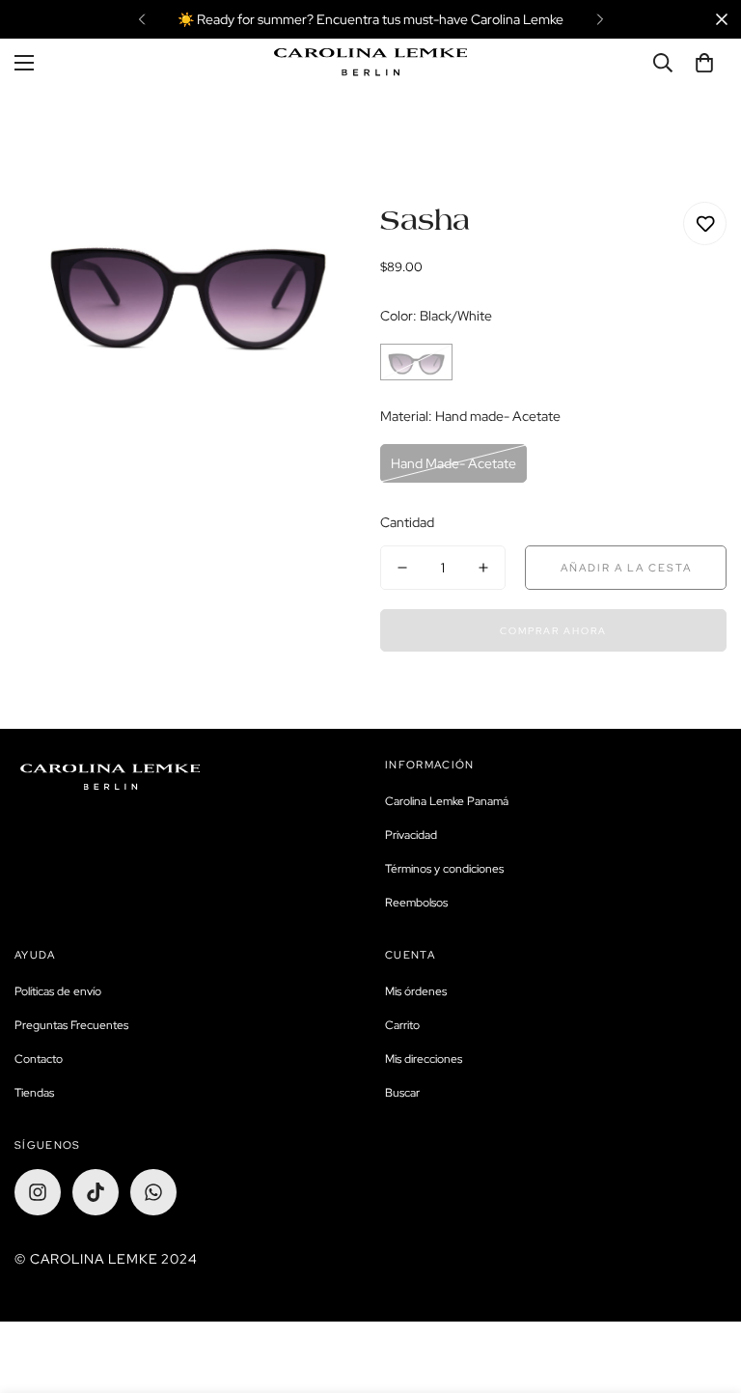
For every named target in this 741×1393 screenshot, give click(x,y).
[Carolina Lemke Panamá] (370, 62)
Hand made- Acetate (453, 463)
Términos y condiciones (444, 869)
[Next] (599, 19)
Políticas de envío (57, 991)
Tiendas (34, 1092)
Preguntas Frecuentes (71, 1025)
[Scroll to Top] (703, 1288)
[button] (704, 63)
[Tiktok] (95, 1192)
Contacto (38, 1059)
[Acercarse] (320, 243)
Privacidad (411, 835)
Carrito (402, 1025)
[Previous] (141, 19)
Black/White (416, 362)
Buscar (402, 1092)
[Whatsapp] (153, 1192)
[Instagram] (37, 1192)
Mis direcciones (423, 1059)
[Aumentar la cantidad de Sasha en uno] (483, 567)
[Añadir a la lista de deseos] (705, 223)
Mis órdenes (416, 991)
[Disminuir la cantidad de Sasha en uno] (402, 567)
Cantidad (407, 522)
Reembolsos (416, 902)
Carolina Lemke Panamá (446, 801)
